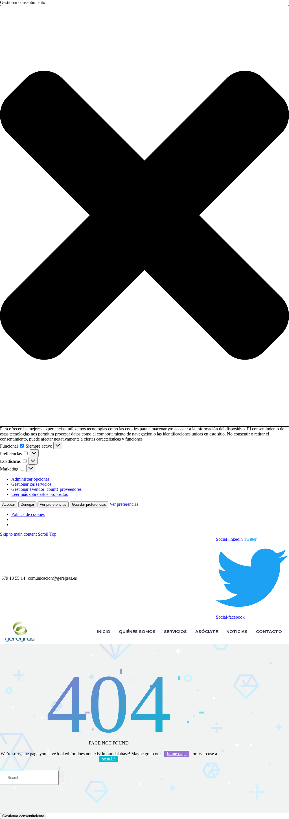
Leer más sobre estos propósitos (39, 494)
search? (108, 758)
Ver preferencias (53, 504)
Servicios (175, 631)
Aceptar (8, 504)
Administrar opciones (30, 479)
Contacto (269, 631)
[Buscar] (62, 777)
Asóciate (206, 631)
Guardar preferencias (89, 504)
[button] (144, 215)
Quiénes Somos (137, 631)
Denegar (27, 504)
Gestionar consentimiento (23, 816)
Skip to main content (18, 534)
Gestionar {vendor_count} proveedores (46, 489)
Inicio (103, 631)
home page (177, 753)
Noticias (237, 631)
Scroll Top (47, 534)
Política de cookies (28, 514)
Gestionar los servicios (31, 484)
